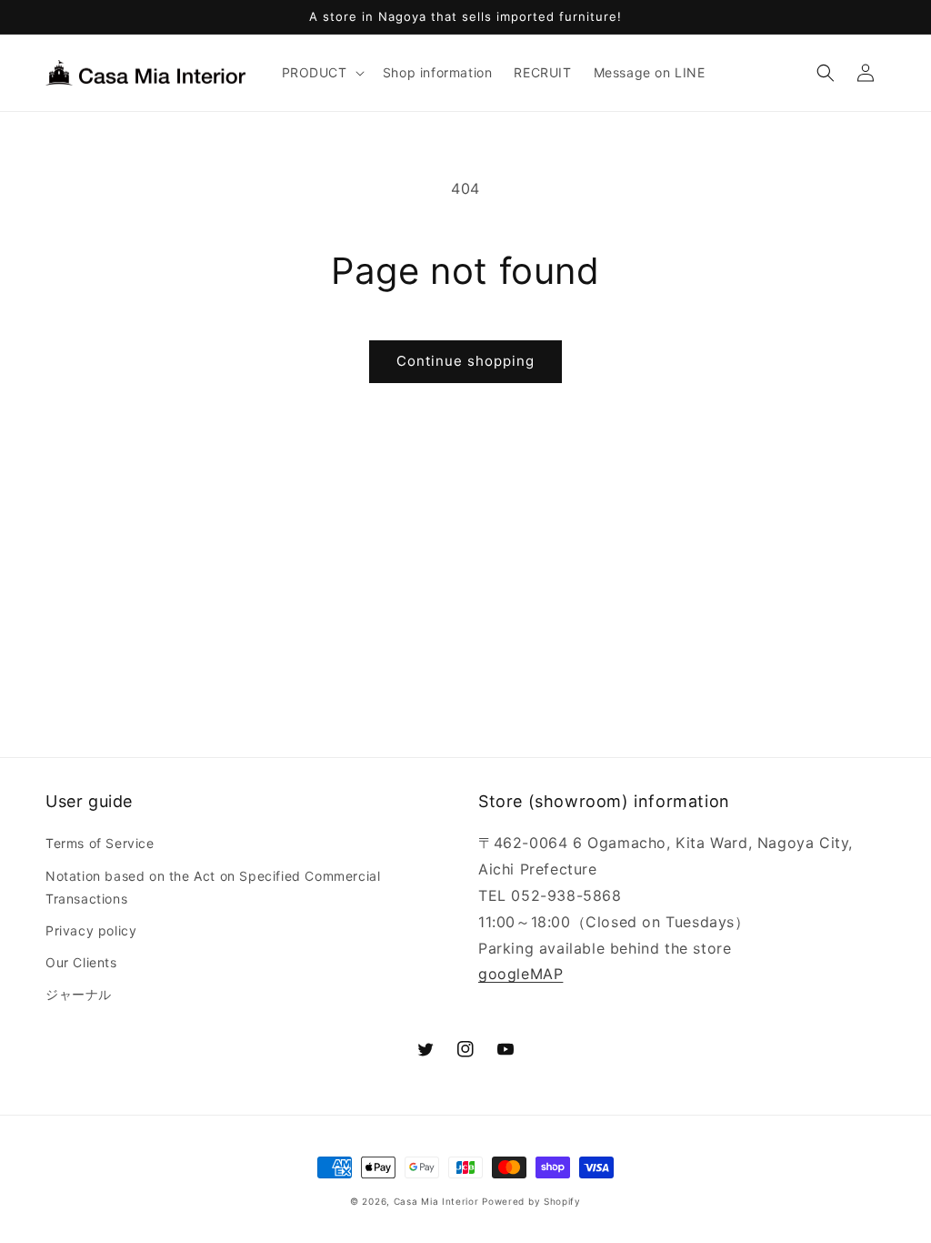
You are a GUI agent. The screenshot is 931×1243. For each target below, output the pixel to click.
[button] (321, 73)
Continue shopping (465, 360)
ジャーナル (78, 994)
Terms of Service (100, 843)
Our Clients (81, 962)
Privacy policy (90, 930)
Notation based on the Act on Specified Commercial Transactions (212, 887)
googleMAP (520, 974)
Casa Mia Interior (436, 1201)
